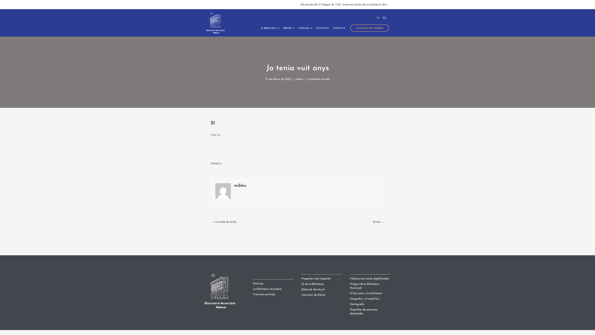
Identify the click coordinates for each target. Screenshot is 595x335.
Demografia (357, 304)
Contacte (339, 28)
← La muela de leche (223, 222)
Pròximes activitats (264, 294)
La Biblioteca (268, 28)
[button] (278, 28)
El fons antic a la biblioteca (366, 293)
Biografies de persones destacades (364, 311)
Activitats (322, 28)
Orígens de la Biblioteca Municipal (364, 286)
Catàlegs (303, 28)
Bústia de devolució (313, 289)
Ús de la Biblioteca (312, 284)
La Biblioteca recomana (267, 289)
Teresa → (378, 222)
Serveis (287, 28)
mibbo (299, 79)
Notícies (258, 283)
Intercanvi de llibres (313, 295)
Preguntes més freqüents (316, 279)
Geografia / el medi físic (365, 299)
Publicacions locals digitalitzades (369, 279)
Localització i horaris (369, 28)
